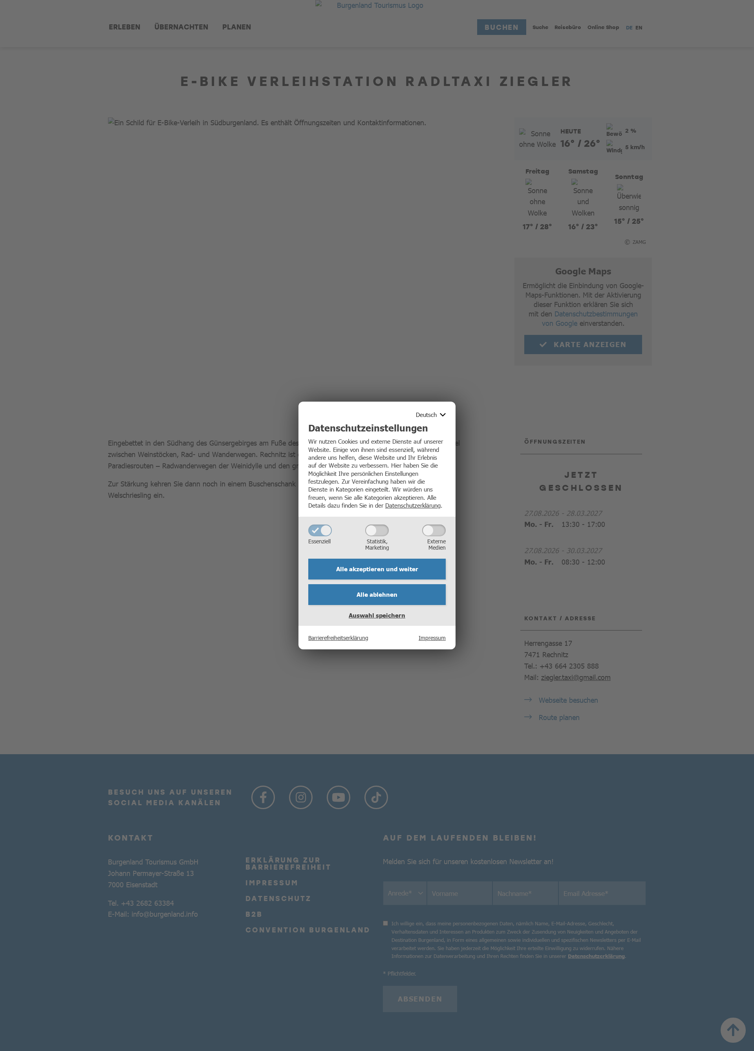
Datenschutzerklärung (413, 505)
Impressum (432, 637)
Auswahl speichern (377, 615)
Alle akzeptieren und (377, 568)
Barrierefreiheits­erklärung (338, 637)
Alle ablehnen (377, 594)
